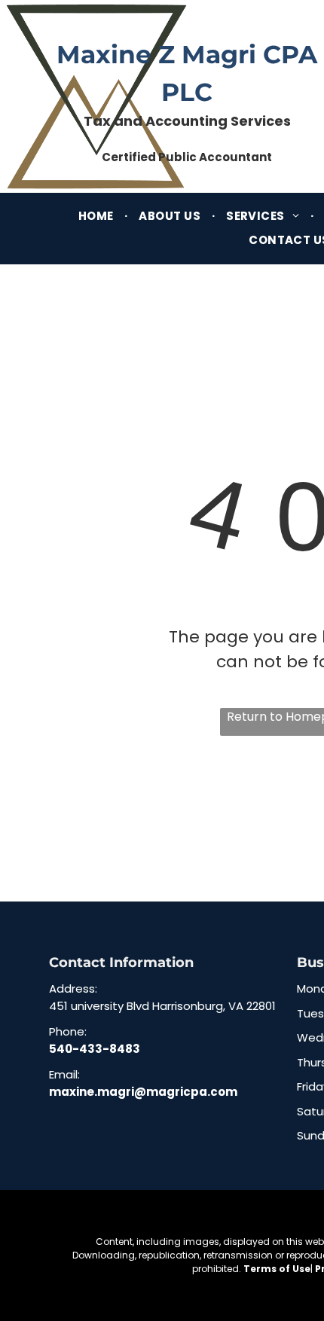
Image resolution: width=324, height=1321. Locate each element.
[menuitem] (97, 216)
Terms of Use (276, 1268)
